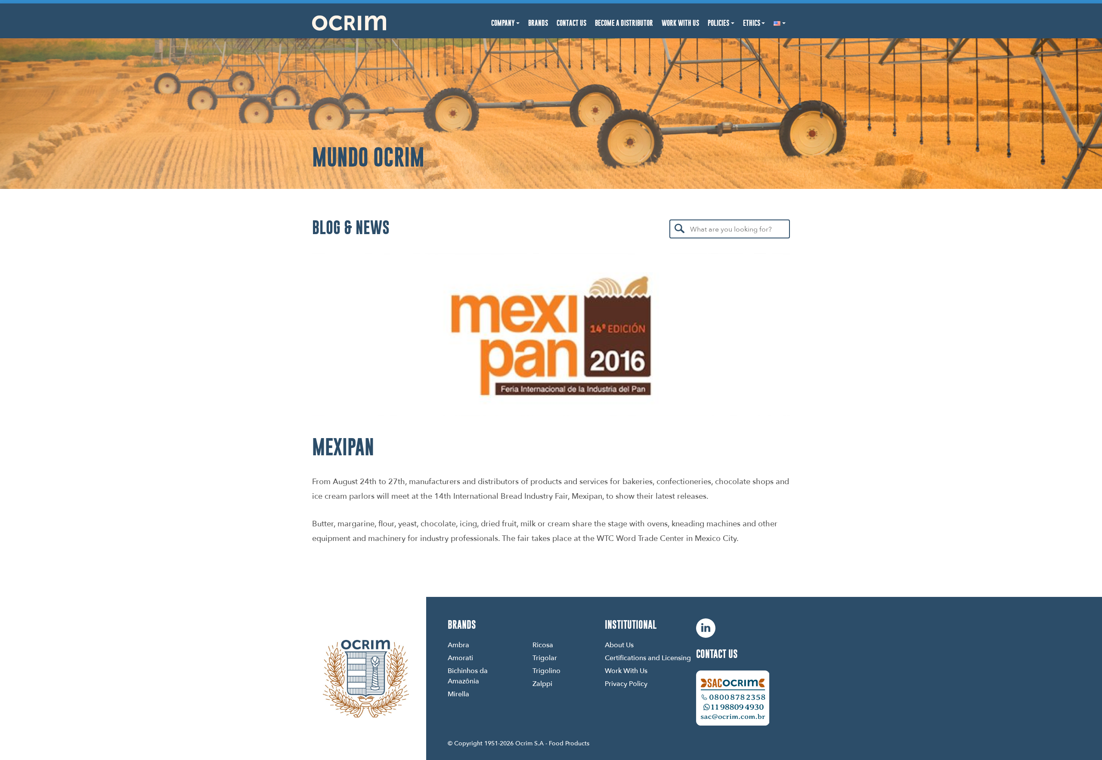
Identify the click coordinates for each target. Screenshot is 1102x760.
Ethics (751, 23)
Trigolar (544, 657)
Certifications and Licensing (648, 657)
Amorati (460, 657)
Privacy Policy (626, 683)
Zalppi (542, 683)
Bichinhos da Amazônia (468, 675)
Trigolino (546, 670)
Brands (538, 23)
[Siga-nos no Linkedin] (705, 628)
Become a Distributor (624, 23)
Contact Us (571, 23)
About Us (619, 644)
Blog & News (351, 227)
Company (503, 23)
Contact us (717, 654)
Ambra (458, 644)
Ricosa (542, 644)
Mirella (458, 693)
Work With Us (680, 23)
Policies (718, 23)
